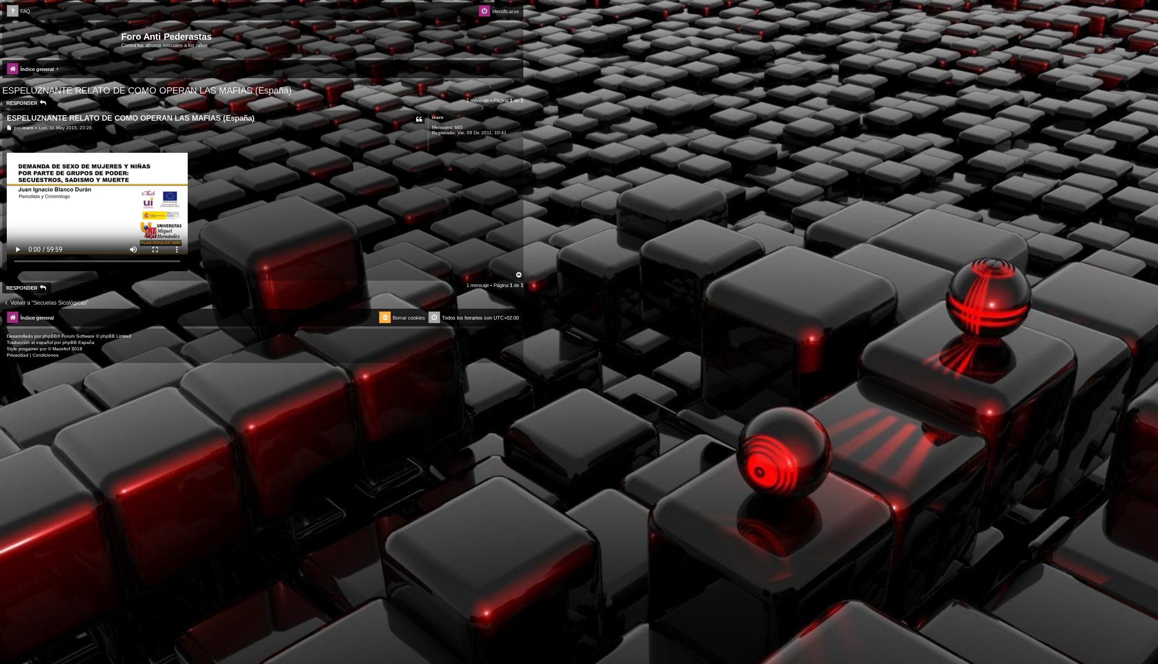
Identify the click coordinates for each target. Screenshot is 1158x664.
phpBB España (78, 342)
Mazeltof (61, 348)
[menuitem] (18, 11)
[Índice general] (63, 39)
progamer (28, 348)
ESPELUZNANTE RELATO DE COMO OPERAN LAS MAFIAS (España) (147, 90)
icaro (437, 117)
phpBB (50, 336)
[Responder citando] (419, 119)
